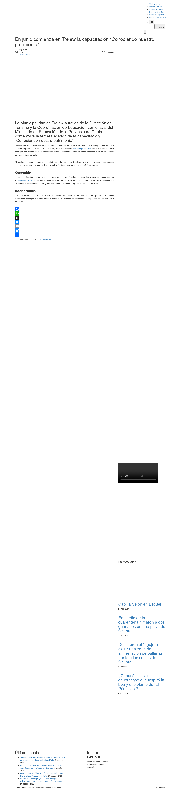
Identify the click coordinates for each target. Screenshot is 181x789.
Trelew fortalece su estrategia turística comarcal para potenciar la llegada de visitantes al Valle (42, 758)
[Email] (64, 226)
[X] (64, 218)
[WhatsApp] (64, 213)
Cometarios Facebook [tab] (26, 239)
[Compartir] (64, 235)
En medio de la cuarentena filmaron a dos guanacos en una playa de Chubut (141, 624)
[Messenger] (64, 222)
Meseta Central (155, 6)
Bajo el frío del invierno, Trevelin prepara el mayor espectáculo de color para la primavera (41, 766)
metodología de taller (81, 148)
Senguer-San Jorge (157, 12)
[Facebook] (64, 209)
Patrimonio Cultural (26, 180)
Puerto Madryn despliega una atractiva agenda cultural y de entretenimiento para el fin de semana (41, 779)
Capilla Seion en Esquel (139, 604)
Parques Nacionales (157, 17)
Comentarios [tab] (45, 239)
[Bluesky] (64, 230)
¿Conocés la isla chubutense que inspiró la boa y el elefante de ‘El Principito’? (141, 682)
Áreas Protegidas (156, 14)
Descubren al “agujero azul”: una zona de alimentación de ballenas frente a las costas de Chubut (140, 653)
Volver (161, 27)
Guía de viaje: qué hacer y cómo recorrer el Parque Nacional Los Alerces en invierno (41, 774)
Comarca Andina (156, 9)
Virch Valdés (154, 4)
